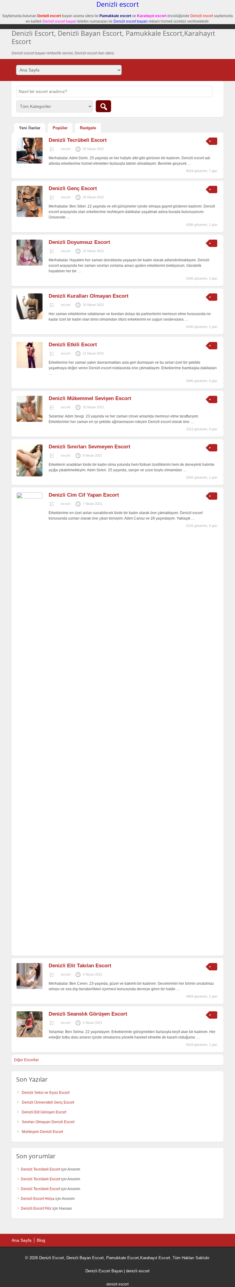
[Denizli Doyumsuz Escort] (30, 264)
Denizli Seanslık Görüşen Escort (88, 1014)
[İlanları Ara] (103, 106)
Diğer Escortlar (26, 1060)
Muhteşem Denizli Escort (42, 1132)
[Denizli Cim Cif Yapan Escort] (30, 497)
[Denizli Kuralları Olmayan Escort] (30, 318)
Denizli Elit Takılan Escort (80, 966)
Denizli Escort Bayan (104, 1271)
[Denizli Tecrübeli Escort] (30, 162)
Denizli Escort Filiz (36, 1208)
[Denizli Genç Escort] (30, 216)
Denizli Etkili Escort (73, 344)
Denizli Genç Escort (73, 188)
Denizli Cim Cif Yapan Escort (84, 495)
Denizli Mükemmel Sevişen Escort (90, 398)
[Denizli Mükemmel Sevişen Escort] (30, 420)
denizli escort (138, 1271)
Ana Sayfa (22, 1240)
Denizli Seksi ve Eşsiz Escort (45, 1092)
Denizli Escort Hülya (37, 1199)
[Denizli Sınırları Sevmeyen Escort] (30, 475)
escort (65, 149)
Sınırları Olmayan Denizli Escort (48, 1122)
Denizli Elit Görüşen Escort (44, 1112)
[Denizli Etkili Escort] (30, 367)
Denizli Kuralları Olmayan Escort (89, 296)
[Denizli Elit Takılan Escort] (30, 988)
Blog (41, 1240)
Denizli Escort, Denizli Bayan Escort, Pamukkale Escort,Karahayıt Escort (113, 37)
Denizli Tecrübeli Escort (78, 140)
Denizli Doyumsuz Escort (79, 242)
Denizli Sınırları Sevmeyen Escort (89, 447)
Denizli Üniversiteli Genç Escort (48, 1102)
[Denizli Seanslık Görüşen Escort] (30, 1036)
